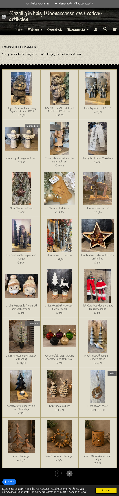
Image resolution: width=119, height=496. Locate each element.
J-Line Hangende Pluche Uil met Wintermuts (21, 307)
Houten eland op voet (97, 208)
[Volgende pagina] (69, 473)
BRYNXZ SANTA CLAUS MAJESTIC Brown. (59, 110)
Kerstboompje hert (59, 406)
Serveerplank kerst (59, 208)
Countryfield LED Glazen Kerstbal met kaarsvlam (59, 357)
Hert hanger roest (97, 406)
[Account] (95, 29)
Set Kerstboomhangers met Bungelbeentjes (97, 307)
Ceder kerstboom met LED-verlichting (21, 357)
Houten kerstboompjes (59, 255)
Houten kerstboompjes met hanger (21, 257)
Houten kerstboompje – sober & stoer (97, 357)
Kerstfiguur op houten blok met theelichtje (21, 407)
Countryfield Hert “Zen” (97, 108)
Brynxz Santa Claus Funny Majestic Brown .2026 (21, 110)
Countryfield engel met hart (21, 158)
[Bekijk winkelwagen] (114, 29)
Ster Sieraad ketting (21, 208)
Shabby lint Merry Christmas (97, 158)
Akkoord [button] (106, 490)
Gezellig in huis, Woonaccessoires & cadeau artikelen (55, 16)
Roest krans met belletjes (59, 456)
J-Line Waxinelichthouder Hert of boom (59, 307)
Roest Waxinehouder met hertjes (98, 458)
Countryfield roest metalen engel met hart (59, 160)
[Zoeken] (105, 29)
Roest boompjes (21, 456)
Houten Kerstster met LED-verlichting (97, 257)
